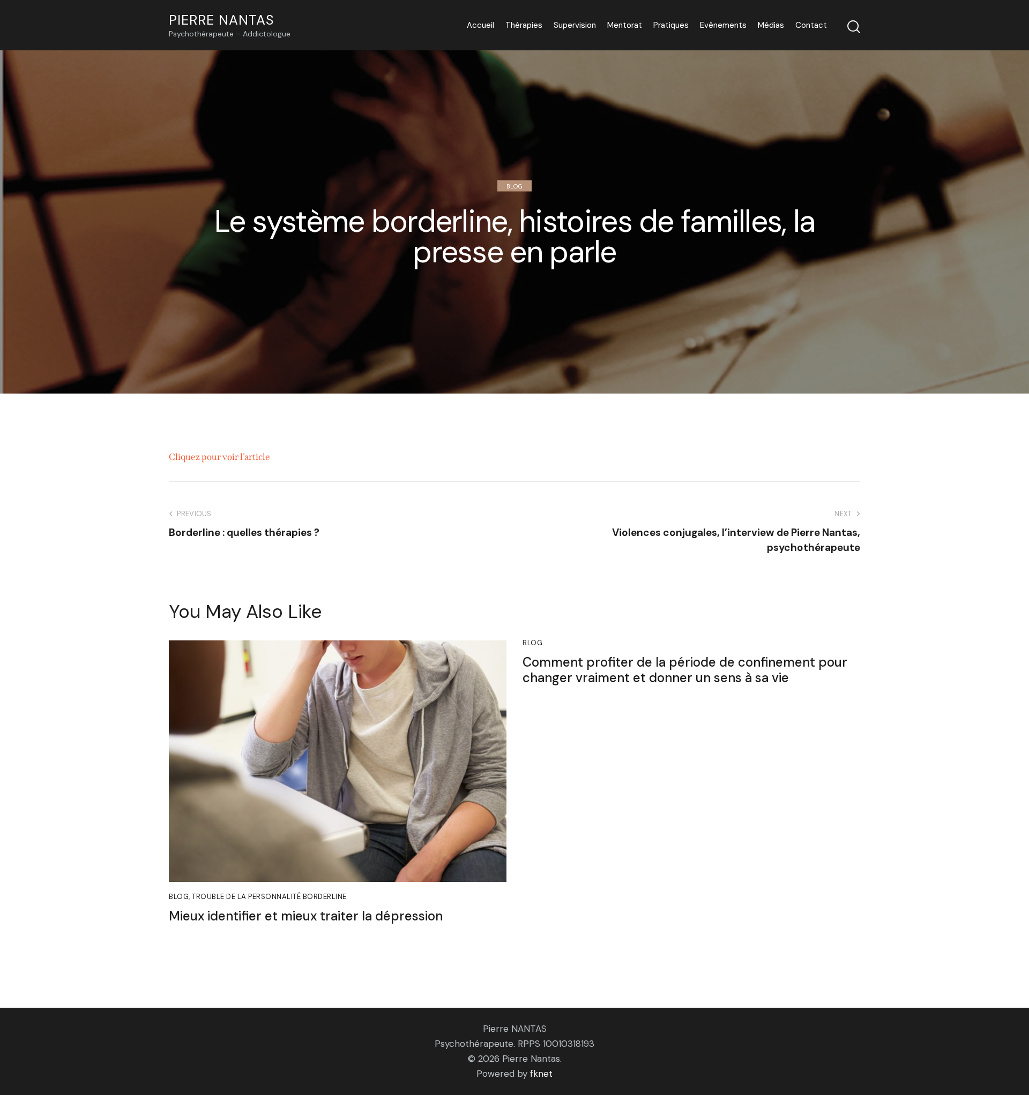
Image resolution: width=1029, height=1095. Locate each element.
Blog (514, 186)
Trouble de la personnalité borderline (269, 896)
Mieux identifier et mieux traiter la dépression (306, 916)
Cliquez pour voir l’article (219, 457)
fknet (541, 1073)
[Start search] (853, 26)
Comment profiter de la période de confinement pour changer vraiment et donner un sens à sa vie (685, 670)
